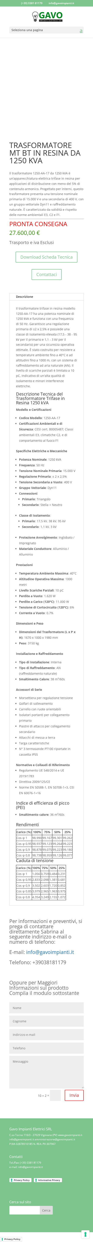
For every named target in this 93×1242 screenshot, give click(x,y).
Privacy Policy (12, 1239)
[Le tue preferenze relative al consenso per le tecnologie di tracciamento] (85, 1234)
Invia (74, 1095)
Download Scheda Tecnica (46, 257)
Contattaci (46, 274)
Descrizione (24, 297)
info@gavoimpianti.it (50, 952)
